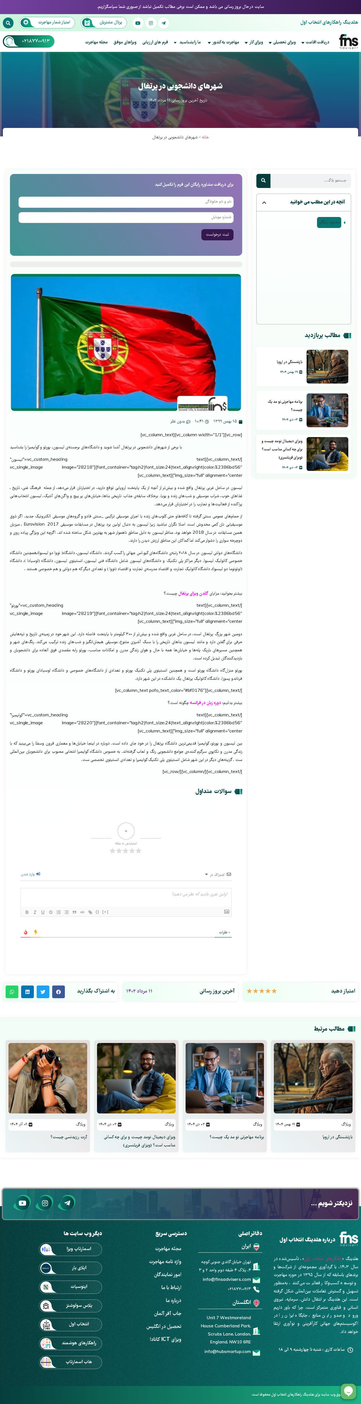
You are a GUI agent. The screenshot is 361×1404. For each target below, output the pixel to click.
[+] (105, 912)
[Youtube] (138, 22)
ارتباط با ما (171, 1288)
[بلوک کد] (82, 912)
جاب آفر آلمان (167, 1313)
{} (98, 912)
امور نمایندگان (167, 1275)
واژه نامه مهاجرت (165, 1262)
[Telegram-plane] (163, 22)
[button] (264, 202)
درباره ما (173, 1301)
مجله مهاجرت (96, 42)
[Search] (8, 22)
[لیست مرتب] (59, 912)
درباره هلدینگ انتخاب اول (307, 1240)
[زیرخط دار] (43, 912)
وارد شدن (28, 874)
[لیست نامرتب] (67, 912)
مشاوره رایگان (329, 222)
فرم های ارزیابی (155, 42)
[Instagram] (151, 22)
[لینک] (90, 912)
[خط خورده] (51, 912)
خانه (205, 137)
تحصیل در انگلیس (163, 1326)
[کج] (35, 912)
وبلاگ (346, 1125)
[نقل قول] (74, 912)
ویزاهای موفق (125, 42)
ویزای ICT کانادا (166, 1339)
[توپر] (27, 912)
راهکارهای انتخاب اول (323, 1259)
